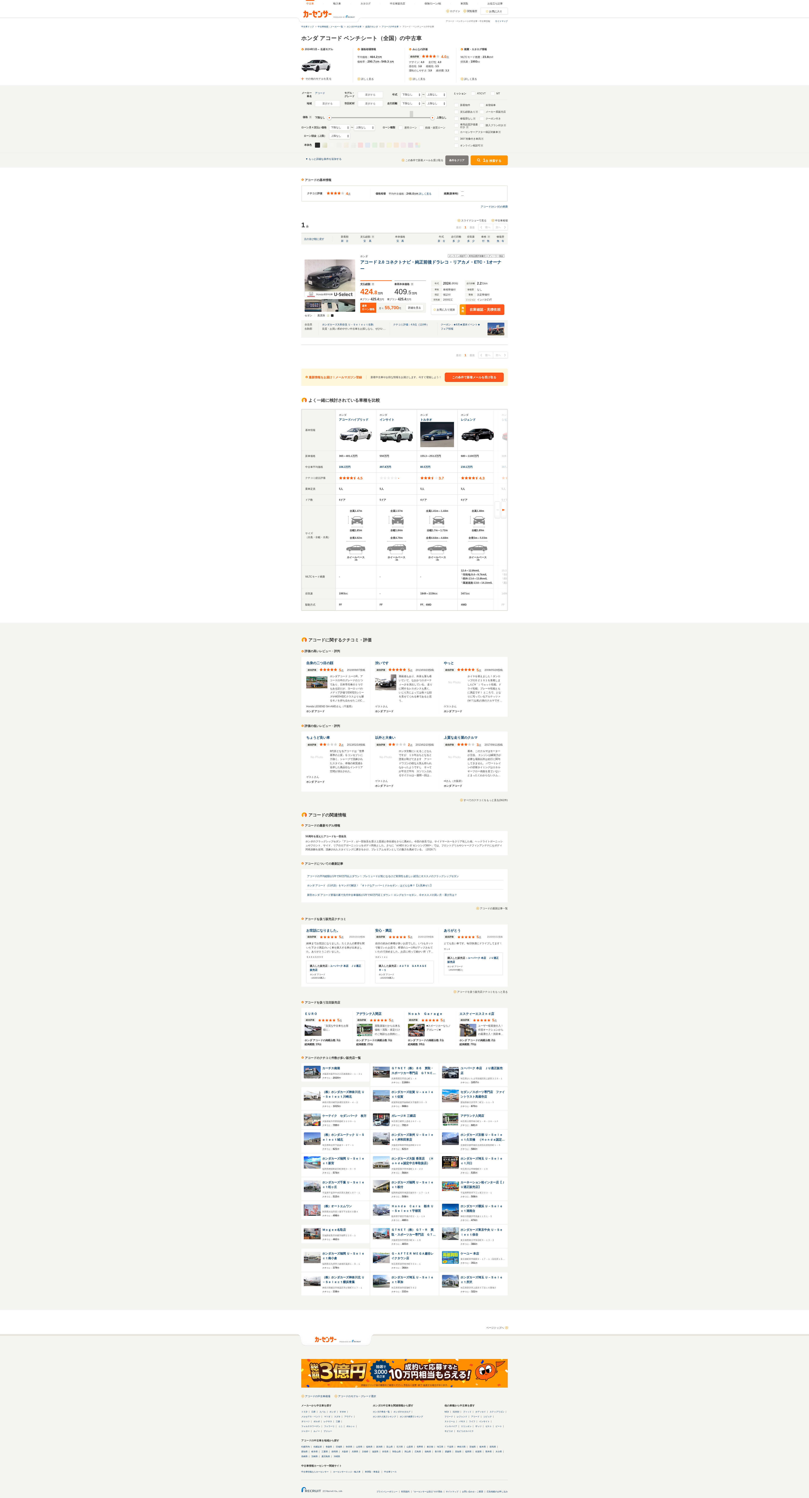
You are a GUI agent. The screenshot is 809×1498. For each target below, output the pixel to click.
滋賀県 (375, 1451)
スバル (322, 1412)
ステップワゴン (497, 1412)
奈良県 (385, 1451)
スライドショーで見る (473, 220)
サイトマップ (501, 21)
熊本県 (488, 1451)
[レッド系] (360, 145)
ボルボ (316, 1421)
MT (498, 93)
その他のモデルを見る (318, 78)
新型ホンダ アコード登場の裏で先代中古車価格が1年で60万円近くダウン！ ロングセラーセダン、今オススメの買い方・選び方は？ (382, 894)
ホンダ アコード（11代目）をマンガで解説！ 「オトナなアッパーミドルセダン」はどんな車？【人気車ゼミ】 (370, 885)
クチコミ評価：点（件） (411, 324)
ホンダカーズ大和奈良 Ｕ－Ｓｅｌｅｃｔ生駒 (347, 324)
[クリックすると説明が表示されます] (310, 117)
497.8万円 (385, 466)
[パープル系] (410, 145)
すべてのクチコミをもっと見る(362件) (486, 800)
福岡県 (468, 1451)
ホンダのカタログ (402, 1412)
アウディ (348, 1416)
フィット (467, 1412)
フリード (449, 1416)
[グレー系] (339, 145)
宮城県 (339, 1447)
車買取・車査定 (372, 1472)
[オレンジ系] (396, 145)
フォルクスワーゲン (310, 1426)
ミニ (340, 1426)
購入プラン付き (494, 125)
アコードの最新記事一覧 (494, 908)
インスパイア (451, 1426)
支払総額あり (467, 111)
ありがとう (452, 930)
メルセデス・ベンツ (310, 1416)
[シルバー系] (353, 145)
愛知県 (304, 1451)
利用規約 (405, 1491)
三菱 (338, 1421)
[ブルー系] (367, 145)
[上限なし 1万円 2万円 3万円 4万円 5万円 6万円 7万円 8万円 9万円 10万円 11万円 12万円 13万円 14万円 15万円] (364, 127)
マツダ (327, 1416)
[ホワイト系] (331, 145)
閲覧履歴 (472, 11)
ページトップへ (495, 1327)
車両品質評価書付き (469, 125)
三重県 (324, 1451)
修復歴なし (466, 118)
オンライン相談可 (470, 145)
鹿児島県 (325, 1456)
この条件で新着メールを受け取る (424, 160)
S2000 (456, 1412)
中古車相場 (501, 220)
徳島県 (428, 1451)
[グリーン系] (374, 145)
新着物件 (465, 105)
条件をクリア (457, 160)
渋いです (382, 663)
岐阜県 (314, 1451)
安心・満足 (383, 930)
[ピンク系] (403, 145)
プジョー (328, 1431)
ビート (499, 1426)
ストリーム (450, 1421)
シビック (487, 1416)
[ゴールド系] (346, 145)
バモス (462, 1421)
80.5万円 (425, 466)
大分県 (499, 1451)
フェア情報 (447, 328)
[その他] (417, 145)
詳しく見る (367, 79)
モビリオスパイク (465, 1431)
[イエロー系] (389, 145)
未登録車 (491, 105)
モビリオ (449, 1431)
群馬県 (493, 1447)
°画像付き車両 (470, 138)
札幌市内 (305, 1447)
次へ (498, 227)
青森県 (329, 1447)
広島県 (418, 1451)
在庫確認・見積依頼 (481, 309)
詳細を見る (414, 307)
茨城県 (472, 1447)
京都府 (365, 1451)
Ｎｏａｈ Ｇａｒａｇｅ (425, 1013)
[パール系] (324, 145)
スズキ (337, 1416)
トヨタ (304, 1412)
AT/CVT (481, 93)
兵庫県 (355, 1451)
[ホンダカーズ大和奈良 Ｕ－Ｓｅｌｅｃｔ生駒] (496, 334)
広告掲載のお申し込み (497, 1491)
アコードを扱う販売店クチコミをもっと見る (482, 991)
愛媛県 (448, 1451)
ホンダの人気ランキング (384, 1416)
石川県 (399, 1447)
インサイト (484, 1421)
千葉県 (450, 1447)
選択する (370, 94)
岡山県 (407, 1451)
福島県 (369, 1447)
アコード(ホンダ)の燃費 (494, 206)
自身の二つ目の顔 (319, 663)
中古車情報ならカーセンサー (315, 1472)
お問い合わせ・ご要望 (472, 1491)
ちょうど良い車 (318, 737)
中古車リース (390, 1472)
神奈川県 (461, 1447)
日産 (313, 1412)
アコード (320, 93)
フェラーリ (329, 1426)
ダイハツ (305, 1421)
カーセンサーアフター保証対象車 (479, 132)
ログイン (455, 11)
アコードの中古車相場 (317, 1396)
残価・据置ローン (435, 127)
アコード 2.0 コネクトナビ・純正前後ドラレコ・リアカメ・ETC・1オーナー (430, 265)
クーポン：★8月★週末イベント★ (460, 324)
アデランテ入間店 (369, 1013)
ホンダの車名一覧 (381, 1412)
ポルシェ (350, 1426)
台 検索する (492, 160)
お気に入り (495, 11)
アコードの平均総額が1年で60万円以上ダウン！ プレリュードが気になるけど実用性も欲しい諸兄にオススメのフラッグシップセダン (383, 876)
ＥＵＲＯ (311, 1013)
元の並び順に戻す (314, 239)
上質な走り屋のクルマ (461, 737)
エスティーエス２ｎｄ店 (476, 1013)
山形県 (359, 1447)
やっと (449, 663)
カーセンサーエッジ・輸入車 (346, 1472)
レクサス (328, 1421)
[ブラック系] (317, 145)
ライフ (472, 1421)
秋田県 (349, 1447)
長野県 (420, 1447)
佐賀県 (478, 1451)
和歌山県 (396, 1451)
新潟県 (379, 1447)
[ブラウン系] (381, 145)
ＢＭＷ (343, 1412)
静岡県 (335, 1451)
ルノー (316, 1431)
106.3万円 (345, 466)
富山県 (389, 1447)
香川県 (438, 1451)
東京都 (430, 1447)
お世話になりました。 (323, 930)
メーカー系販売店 (496, 111)
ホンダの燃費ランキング (411, 1416)
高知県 (458, 1451)
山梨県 (410, 1447)
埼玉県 (440, 1447)
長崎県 (304, 1456)
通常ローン (410, 127)
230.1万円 (467, 466)
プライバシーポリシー (387, 1491)
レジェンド (462, 1416)
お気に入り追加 (446, 309)
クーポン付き (493, 118)
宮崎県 (314, 1456)
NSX (447, 1412)
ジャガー (305, 1431)
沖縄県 (337, 1456)
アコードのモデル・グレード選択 (357, 1396)
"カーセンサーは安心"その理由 (427, 1491)
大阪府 (345, 1451)
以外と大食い (385, 737)
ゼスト (488, 1426)
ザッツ (478, 1426)
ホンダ (332, 1412)
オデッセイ (480, 1412)
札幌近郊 (317, 1447)
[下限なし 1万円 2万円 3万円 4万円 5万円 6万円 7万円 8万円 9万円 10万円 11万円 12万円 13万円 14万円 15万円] (339, 127)
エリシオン (466, 1426)
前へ (487, 227)
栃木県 (483, 1447)
